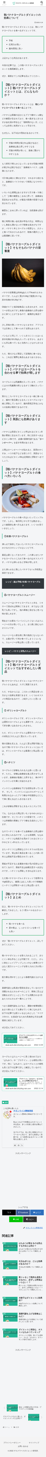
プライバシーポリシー (12, 1442)
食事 (6, 1102)
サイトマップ (34, 1442)
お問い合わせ (23, 1446)
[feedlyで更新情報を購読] (18, 1145)
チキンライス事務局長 (23, 1110)
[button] (30, 1219)
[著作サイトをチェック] (15, 1145)
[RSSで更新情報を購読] (22, 1145)
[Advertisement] (23, 1178)
